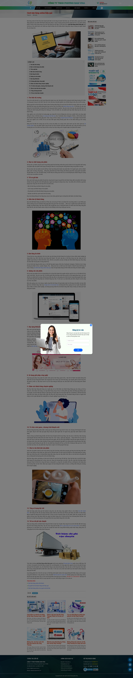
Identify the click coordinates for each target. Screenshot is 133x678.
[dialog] (66, 339)
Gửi (78, 350)
